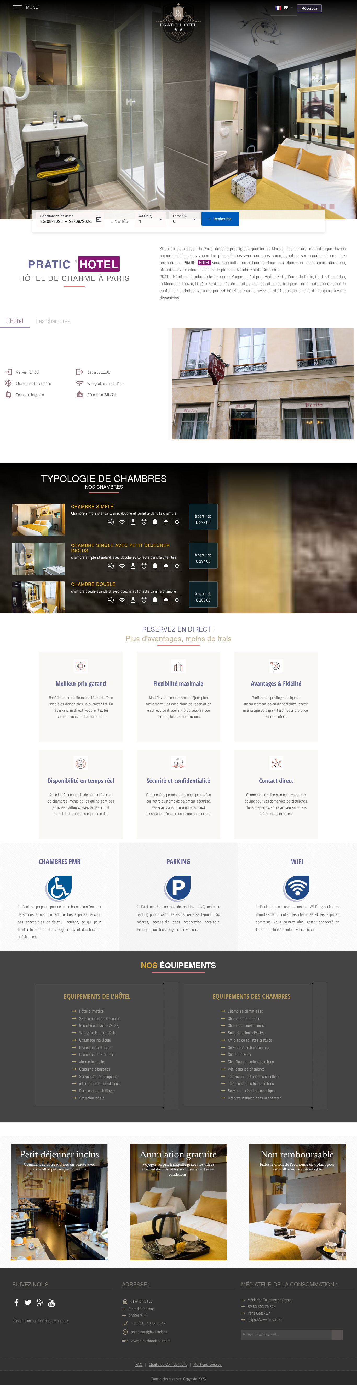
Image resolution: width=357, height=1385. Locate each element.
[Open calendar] (99, 219)
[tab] (15, 321)
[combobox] (284, 7)
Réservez (309, 8)
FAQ (138, 1364)
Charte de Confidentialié (168, 1364)
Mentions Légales (207, 1364)
